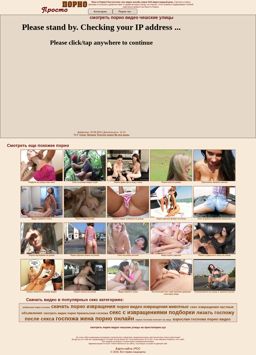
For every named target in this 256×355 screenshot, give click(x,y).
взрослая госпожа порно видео (202, 319)
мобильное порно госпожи (36, 307)
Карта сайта (124, 348)
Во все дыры (122, 135)
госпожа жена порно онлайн (95, 318)
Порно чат (125, 11)
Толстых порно (105, 135)
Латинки (91, 135)
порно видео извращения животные (153, 306)
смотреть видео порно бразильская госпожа (76, 313)
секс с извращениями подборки (152, 312)
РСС (137, 348)
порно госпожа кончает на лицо (153, 319)
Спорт (82, 135)
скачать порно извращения (83, 306)
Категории (100, 11)
